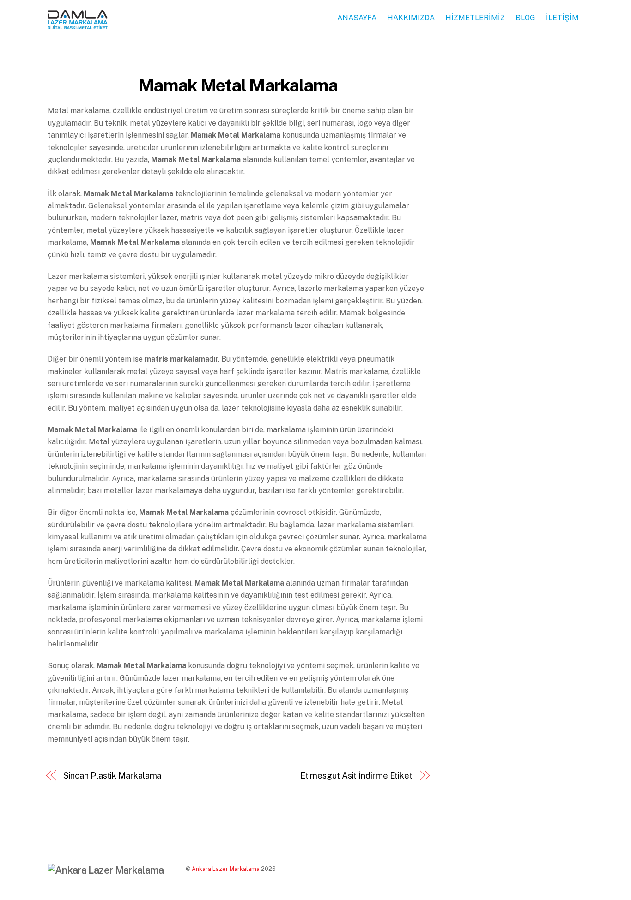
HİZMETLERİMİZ (475, 17)
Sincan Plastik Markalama (112, 775)
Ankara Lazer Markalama (226, 868)
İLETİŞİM (562, 17)
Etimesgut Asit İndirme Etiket (356, 775)
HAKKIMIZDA (411, 17)
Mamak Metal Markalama (238, 85)
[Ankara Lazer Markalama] (78, 24)
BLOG (525, 17)
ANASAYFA (356, 17)
